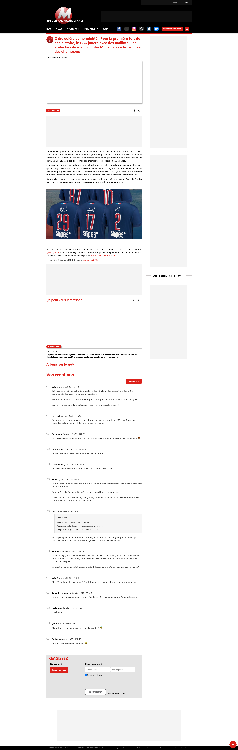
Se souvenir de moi (94, 675)
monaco (55, 57)
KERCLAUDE (58, 449)
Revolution (57, 434)
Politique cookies (128, 748)
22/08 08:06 (57, 352)
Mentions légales (114, 748)
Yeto (54, 386)
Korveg (55, 415)
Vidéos (59, 29)
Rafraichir (134, 381)
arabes (64, 57)
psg (60, 57)
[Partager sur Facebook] (135, 110)
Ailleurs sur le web (168, 275)
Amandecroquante (61, 593)
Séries (105, 29)
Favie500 (56, 608)
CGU (180, 748)
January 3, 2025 (90, 259)
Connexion (176, 2)
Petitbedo (56, 551)
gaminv (55, 623)
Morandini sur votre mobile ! (172, 29)
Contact (187, 748)
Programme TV (91, 29)
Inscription (186, 2)
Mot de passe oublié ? (116, 693)
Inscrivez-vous (59, 669)
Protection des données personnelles (164, 748)
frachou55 (57, 464)
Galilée (55, 639)
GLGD (54, 511)
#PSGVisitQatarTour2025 (103, 255)
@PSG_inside (52, 252)
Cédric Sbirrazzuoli (54, 347)
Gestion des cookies (143, 748)
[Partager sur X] (139, 110)
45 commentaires (53, 110)
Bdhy (54, 479)
